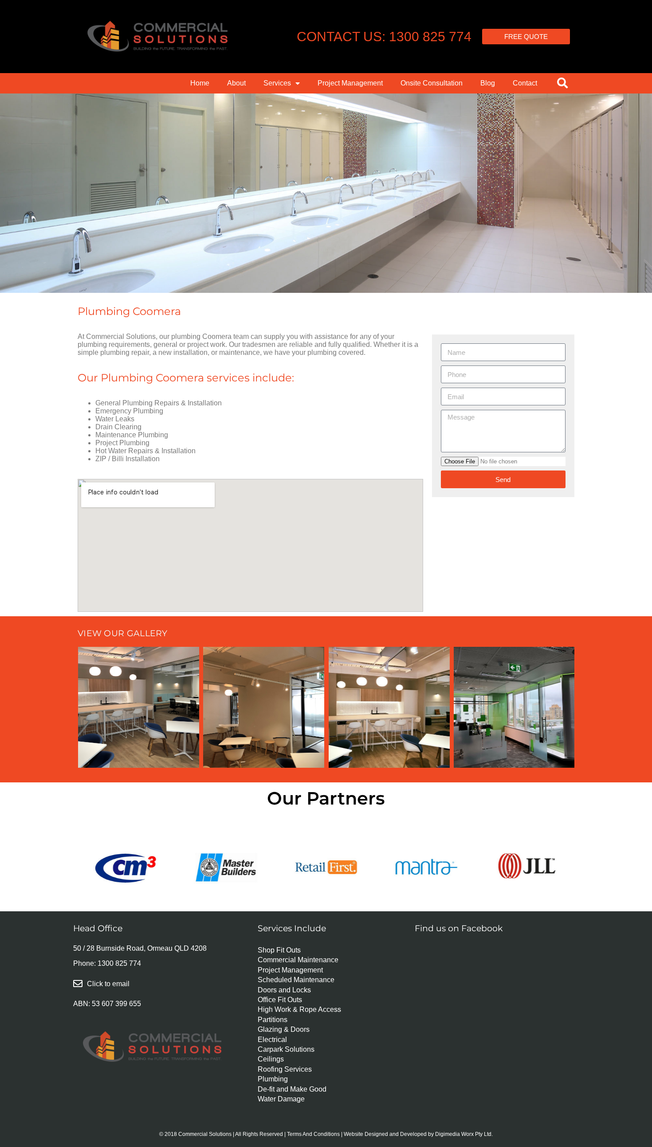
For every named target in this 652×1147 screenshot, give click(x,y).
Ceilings (271, 1059)
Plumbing (273, 1079)
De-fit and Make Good (292, 1089)
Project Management (350, 83)
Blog (487, 83)
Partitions (272, 1019)
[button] (562, 83)
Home (199, 83)
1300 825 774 (119, 963)
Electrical (272, 1039)
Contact (525, 83)
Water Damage (281, 1099)
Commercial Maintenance (298, 960)
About (236, 83)
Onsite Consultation (432, 83)
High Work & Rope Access (299, 1009)
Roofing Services (285, 1069)
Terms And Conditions (313, 1134)
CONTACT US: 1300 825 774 (384, 36)
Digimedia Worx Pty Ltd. (464, 1134)
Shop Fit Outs (279, 950)
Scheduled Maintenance (296, 980)
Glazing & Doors (284, 1029)
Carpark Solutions (286, 1049)
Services (277, 83)
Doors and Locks (284, 990)
